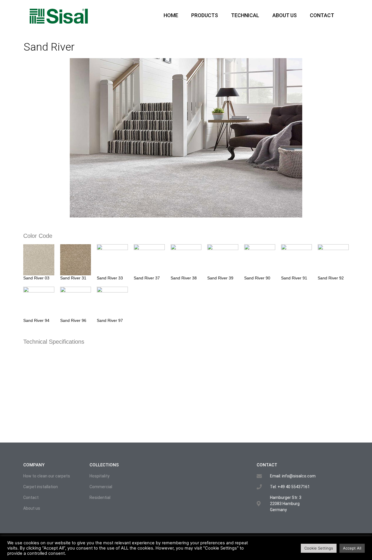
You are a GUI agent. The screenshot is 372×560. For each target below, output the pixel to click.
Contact (322, 15)
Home (171, 15)
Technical (245, 15)
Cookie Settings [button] (318, 548)
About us (284, 15)
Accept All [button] (352, 548)
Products (204, 15)
